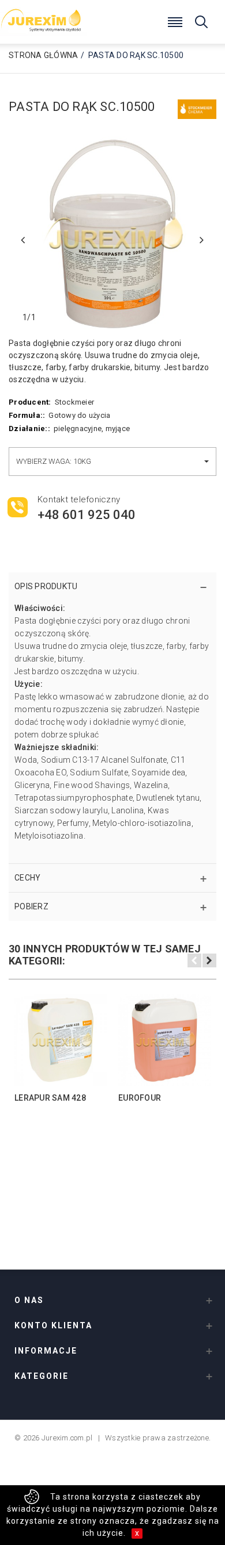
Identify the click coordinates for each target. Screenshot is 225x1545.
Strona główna (43, 55)
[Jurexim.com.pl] (43, 17)
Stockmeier (75, 402)
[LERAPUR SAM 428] (60, 1040)
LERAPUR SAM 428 (50, 1097)
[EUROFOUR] (164, 1040)
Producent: (30, 402)
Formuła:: (27, 415)
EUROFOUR (139, 1097)
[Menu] (175, 20)
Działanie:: (29, 428)
